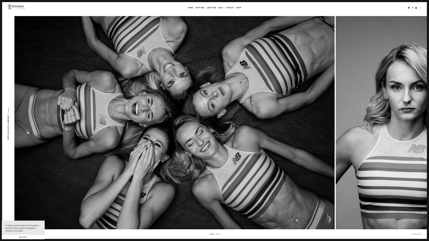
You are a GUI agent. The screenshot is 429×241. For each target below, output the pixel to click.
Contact (230, 8)
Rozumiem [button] (23, 237)
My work (200, 8)
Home (190, 8)
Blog (220, 8)
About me (211, 8)
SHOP (238, 8)
